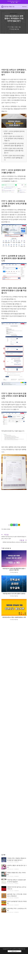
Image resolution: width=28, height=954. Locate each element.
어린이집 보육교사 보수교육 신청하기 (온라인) (14, 593)
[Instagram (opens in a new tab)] (15, 2)
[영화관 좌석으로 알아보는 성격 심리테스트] (3, 888)
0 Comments (16, 861)
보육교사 (5, 529)
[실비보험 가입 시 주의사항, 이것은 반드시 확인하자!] (3, 895)
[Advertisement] (14, 52)
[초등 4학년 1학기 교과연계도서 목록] (3, 910)
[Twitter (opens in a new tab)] (11, 2)
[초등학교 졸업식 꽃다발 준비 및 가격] (3, 867)
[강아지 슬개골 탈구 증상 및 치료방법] (3, 902)
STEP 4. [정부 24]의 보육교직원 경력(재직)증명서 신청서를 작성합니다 (13, 150)
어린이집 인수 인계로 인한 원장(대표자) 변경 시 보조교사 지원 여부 (14, 569)
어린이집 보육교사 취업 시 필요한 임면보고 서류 (14, 617)
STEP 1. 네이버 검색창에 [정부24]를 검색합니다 (14, 132)
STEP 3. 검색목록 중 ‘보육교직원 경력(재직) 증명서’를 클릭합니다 (14, 144)
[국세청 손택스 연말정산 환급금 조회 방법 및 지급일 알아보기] (3, 859)
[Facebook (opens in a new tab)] (13, 2)
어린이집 (8, 529)
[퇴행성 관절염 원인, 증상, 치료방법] (3, 874)
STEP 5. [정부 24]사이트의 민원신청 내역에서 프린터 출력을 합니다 (14, 158)
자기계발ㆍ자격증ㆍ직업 (15, 27)
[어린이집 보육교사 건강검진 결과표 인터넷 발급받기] (3, 881)
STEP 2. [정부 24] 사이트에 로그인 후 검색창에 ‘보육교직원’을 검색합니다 (14, 138)
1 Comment (16, 883)
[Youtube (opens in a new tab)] (16, 2)
